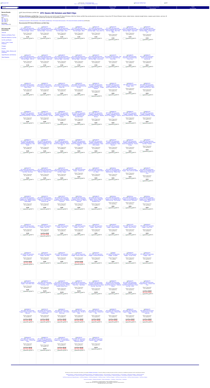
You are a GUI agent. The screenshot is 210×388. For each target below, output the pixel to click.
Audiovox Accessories (78, 374)
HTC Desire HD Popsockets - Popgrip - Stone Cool (28, 255)
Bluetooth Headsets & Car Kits (9, 37)
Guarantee (89, 3)
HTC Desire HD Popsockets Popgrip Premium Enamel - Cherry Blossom (28, 312)
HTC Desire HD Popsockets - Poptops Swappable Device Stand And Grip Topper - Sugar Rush (130, 29)
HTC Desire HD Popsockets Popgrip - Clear (147, 255)
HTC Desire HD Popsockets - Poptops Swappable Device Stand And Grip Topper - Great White (62, 58)
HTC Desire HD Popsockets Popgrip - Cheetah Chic (78, 170)
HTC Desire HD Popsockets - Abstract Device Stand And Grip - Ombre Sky (62, 86)
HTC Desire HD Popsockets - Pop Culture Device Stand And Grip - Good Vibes (113, 58)
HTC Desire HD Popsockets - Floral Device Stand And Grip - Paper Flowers (27, 86)
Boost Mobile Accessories (98, 374)
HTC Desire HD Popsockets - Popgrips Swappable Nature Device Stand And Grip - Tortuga (147, 114)
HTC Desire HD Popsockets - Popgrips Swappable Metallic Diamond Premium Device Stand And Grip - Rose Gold (96, 284)
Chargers (4, 46)
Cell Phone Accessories (24, 20)
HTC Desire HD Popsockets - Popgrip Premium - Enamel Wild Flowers (113, 312)
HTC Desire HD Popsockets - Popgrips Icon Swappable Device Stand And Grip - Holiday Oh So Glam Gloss (147, 199)
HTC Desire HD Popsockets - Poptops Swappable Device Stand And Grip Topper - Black (79, 29)
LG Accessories (123, 374)
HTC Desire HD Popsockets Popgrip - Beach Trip (61, 226)
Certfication (124, 379)
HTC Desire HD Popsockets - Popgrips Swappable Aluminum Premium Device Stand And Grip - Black (45, 340)
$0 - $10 (4, 19)
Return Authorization (106, 379)
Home (75, 3)
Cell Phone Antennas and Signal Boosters (71, 377)
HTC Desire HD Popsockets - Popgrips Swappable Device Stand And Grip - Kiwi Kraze (27, 171)
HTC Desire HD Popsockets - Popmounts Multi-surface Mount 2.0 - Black (96, 171)
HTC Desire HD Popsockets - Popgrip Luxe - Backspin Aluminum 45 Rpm (79, 340)
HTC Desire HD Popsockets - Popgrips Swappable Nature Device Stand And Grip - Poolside (130, 114)
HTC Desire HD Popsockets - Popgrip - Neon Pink (45, 226)
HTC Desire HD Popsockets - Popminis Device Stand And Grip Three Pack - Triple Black (79, 284)
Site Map (113, 379)
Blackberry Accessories (87, 374)
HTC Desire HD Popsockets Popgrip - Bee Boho (44, 255)
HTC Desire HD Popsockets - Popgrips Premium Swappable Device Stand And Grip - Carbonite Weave (113, 284)
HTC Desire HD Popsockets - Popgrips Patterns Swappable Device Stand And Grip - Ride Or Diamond (79, 199)
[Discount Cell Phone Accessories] (4, 3)
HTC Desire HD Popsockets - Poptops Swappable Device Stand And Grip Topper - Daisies (28, 29)
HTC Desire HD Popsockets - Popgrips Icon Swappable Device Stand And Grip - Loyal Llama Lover (147, 171)
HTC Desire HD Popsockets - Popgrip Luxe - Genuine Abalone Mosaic (61, 340)
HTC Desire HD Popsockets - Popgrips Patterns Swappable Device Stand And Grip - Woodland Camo (96, 199)
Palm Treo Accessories (80, 375)
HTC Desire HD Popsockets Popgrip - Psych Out (78, 226)
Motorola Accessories (132, 374)
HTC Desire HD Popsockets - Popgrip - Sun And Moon (62, 255)
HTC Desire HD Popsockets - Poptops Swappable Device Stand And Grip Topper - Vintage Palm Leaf (147, 30)
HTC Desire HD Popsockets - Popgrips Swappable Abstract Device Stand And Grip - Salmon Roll (61, 143)
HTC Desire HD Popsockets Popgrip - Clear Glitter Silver (27, 283)
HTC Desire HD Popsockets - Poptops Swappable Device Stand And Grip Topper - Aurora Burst (96, 58)
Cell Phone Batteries (84, 377)
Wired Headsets (5, 57)
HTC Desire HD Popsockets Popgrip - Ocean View (147, 226)
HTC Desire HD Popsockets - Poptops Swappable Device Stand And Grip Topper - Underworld (79, 58)
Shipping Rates (95, 3)
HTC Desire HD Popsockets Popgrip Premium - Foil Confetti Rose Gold (61, 312)
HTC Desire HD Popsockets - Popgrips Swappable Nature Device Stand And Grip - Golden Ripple (78, 143)
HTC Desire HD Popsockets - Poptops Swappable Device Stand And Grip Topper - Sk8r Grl (28, 58)
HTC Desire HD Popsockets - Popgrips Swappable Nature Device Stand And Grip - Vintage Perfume (96, 86)
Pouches (4, 48)
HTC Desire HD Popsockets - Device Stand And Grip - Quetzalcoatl (147, 58)
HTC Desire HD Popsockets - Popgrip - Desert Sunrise (130, 226)
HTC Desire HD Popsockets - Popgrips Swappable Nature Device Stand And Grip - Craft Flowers (62, 114)
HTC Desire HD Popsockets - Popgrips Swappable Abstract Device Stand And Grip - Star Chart (45, 143)
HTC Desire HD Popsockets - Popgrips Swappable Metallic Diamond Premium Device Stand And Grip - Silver (130, 284)
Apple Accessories (69, 374)
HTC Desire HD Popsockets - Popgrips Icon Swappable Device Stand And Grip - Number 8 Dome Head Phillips (28, 199)
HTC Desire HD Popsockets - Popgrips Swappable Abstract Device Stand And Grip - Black (147, 86)
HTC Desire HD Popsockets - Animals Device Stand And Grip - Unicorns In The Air (45, 86)
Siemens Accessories (117, 375)
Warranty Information (97, 379)
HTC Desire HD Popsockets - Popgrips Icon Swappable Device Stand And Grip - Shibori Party (113, 171)
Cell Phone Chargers (110, 377)
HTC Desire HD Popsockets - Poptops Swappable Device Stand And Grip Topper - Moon (62, 29)
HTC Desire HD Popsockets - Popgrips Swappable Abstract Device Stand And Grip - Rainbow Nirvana (96, 114)
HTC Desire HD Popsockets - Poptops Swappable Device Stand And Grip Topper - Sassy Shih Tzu (96, 29)
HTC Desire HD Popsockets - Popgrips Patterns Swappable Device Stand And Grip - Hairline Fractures (61, 199)
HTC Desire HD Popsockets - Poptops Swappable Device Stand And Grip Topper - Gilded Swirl (45, 58)
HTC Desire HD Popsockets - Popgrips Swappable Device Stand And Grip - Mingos (62, 171)
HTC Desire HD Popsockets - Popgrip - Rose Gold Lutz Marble (130, 170)
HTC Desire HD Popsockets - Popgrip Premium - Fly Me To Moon (79, 312)
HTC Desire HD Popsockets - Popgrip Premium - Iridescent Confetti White (45, 312)
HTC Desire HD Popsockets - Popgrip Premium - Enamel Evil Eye (95, 312)
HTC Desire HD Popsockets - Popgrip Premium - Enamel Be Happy (130, 312)
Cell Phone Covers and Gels (121, 377)
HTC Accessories (34, 20)
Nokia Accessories (71, 375)
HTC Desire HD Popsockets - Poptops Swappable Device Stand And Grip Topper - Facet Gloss (45, 29)
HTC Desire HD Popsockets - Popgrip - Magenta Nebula (113, 226)
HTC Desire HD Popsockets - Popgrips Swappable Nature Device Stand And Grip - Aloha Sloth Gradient (96, 143)
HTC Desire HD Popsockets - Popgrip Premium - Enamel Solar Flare (147, 284)
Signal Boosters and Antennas (9, 54)
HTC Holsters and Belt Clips (45, 20)
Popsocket (4, 16)
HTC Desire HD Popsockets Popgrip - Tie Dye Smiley (130, 255)
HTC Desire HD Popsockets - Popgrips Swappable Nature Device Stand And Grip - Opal (113, 86)
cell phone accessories (24, 17)
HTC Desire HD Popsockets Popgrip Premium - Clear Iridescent (147, 312)
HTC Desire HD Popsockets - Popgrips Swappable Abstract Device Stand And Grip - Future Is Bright (113, 114)
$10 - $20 (4, 20)
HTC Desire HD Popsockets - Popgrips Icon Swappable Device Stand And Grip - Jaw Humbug (113, 199)
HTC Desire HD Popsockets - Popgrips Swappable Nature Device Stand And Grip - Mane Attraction (113, 143)
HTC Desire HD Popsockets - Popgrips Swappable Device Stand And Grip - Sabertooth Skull (45, 171)
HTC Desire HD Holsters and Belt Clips (75, 20)
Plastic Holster (5, 24)
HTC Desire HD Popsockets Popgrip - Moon (130, 85)
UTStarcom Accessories (137, 375)
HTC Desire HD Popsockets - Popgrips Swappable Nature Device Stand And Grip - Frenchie (28, 114)
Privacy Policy (118, 379)
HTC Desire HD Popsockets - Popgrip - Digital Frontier (96, 226)
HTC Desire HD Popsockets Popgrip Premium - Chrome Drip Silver (27, 340)
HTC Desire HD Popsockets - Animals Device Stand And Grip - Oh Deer (79, 86)
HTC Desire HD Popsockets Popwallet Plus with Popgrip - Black (96, 340)
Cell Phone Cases (101, 377)
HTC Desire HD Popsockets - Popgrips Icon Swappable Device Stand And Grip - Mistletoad (130, 199)
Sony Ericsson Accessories (127, 375)
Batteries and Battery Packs (8, 35)
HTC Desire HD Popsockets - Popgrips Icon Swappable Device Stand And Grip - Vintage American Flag (45, 199)
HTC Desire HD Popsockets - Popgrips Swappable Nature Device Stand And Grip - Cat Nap (45, 114)
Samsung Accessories (99, 375)
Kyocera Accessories (115, 374)
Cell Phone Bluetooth (93, 377)
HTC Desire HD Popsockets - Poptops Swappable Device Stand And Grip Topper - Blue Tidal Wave (113, 30)
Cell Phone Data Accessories (133, 377)
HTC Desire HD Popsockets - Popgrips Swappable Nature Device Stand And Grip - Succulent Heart (79, 114)
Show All (4, 32)
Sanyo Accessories (107, 375)
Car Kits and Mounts (6, 40)
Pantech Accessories (90, 375)
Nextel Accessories (140, 374)
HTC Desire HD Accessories (59, 20)
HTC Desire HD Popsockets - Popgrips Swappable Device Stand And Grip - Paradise (147, 142)
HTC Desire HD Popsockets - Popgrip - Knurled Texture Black (27, 226)
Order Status (83, 3)
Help (78, 3)
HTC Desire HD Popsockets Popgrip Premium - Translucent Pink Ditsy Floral (44, 284)
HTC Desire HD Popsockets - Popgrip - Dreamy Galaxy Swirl (79, 255)
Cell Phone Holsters (143, 377)
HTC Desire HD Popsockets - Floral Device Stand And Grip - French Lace (130, 58)
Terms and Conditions (88, 379)
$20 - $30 (4, 21)
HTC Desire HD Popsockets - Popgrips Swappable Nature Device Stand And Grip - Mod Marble (28, 143)
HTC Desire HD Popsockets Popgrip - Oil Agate (113, 255)
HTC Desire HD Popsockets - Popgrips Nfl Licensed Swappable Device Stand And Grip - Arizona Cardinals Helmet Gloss (62, 284)
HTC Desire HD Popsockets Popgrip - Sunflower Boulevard (96, 255)
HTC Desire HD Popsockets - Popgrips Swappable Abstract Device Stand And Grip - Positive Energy (130, 143)
